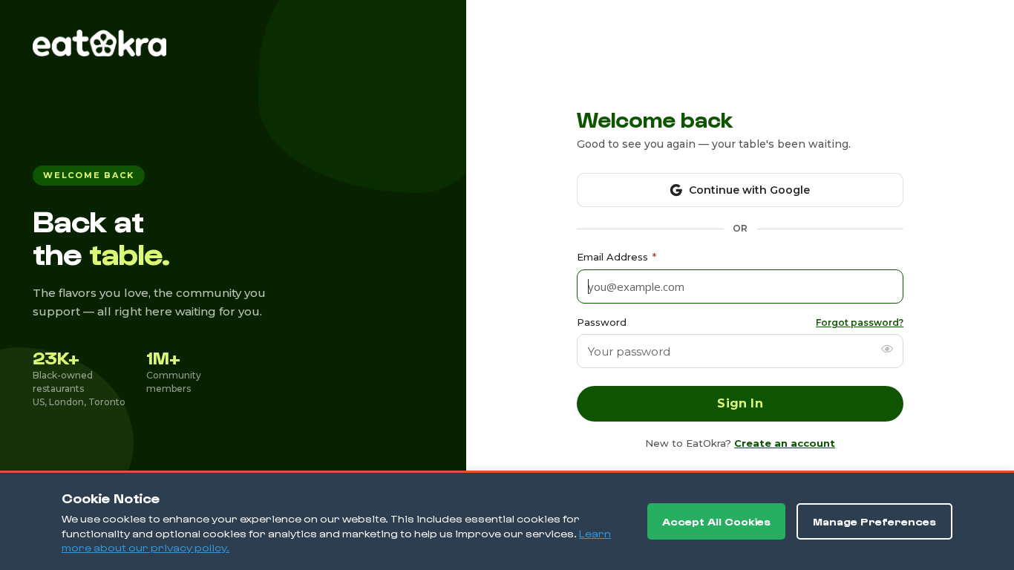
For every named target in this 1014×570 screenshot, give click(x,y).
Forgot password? (859, 322)
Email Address (616, 257)
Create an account (784, 443)
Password (602, 322)
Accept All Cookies (716, 521)
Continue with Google (749, 190)
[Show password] (887, 349)
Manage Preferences (874, 521)
